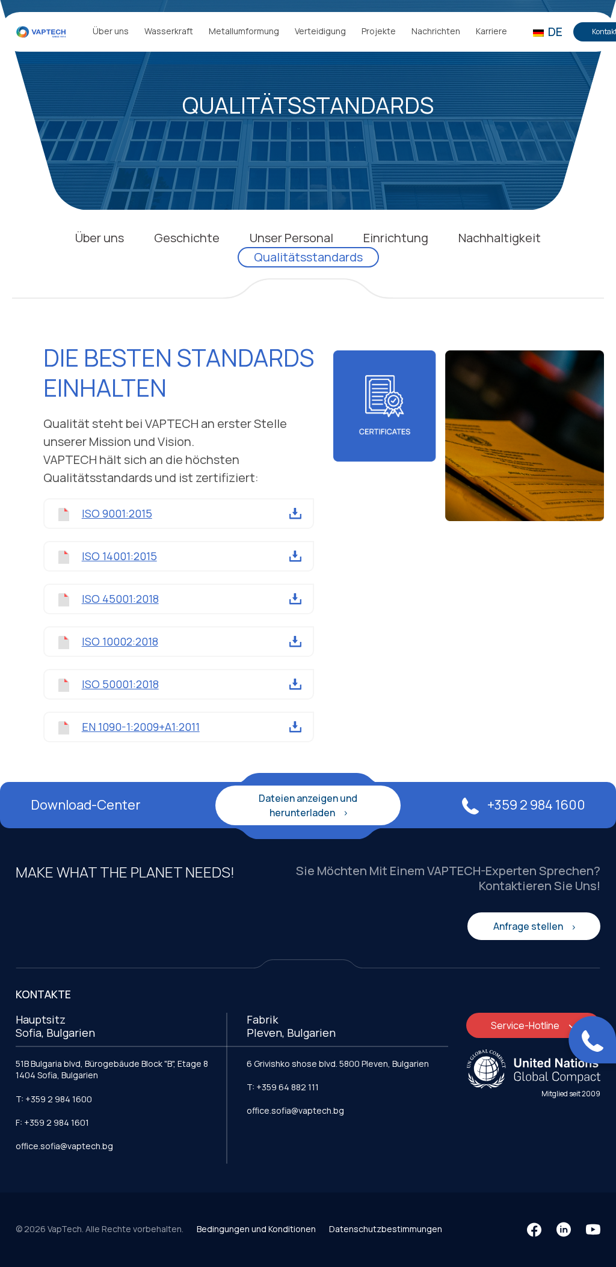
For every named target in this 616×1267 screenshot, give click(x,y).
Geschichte (187, 238)
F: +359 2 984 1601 (52, 1122)
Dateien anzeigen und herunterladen (308, 805)
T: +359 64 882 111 (283, 1087)
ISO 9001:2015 (117, 513)
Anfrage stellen (529, 926)
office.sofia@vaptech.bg (64, 1146)
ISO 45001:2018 (120, 598)
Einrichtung (395, 238)
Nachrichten (435, 31)
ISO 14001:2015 (119, 556)
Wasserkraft (168, 31)
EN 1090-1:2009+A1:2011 (141, 726)
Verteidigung (320, 31)
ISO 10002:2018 (120, 641)
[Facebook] (534, 1230)
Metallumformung (244, 31)
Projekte (379, 31)
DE (554, 31)
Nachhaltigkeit (499, 238)
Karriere (491, 31)
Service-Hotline (526, 1025)
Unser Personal (291, 238)
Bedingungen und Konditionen (256, 1229)
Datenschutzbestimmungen (385, 1229)
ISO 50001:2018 (120, 684)
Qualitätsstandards (308, 257)
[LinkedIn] (563, 1230)
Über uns (111, 31)
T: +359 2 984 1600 (54, 1099)
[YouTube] (593, 1230)
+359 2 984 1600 (535, 805)
